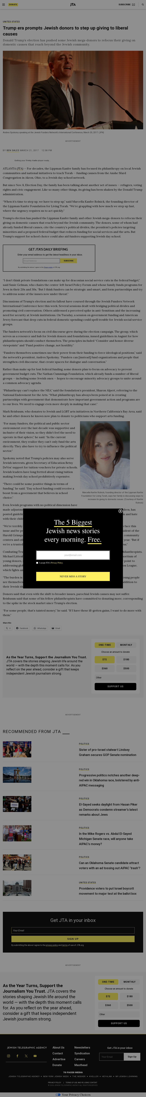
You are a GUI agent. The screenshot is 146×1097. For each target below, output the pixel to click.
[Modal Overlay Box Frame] (73, 548)
